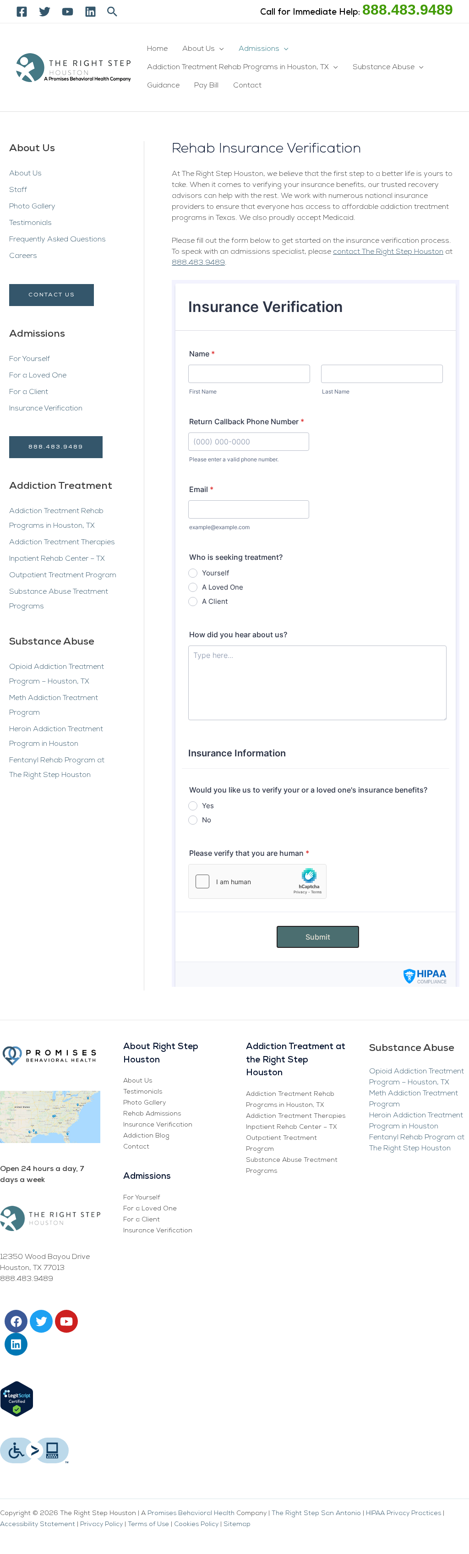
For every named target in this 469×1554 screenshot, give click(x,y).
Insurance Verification (45, 408)
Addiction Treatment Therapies (62, 542)
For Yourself (29, 359)
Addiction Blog (146, 1136)
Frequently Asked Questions (57, 239)
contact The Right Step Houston (388, 252)
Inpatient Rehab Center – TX (57, 559)
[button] (112, 11)
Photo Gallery (32, 206)
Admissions (259, 49)
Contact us (51, 294)
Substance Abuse (383, 67)
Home (157, 49)
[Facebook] (21, 11)
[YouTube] (67, 11)
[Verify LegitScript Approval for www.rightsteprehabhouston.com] (16, 1398)
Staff (18, 190)
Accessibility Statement (37, 1524)
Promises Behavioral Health (190, 1513)
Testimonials (30, 223)
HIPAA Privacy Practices (403, 1513)
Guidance (163, 85)
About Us (198, 49)
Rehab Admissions (152, 1114)
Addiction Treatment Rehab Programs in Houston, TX (238, 67)
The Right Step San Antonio (317, 1513)
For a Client (28, 392)
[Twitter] (44, 11)
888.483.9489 (407, 9)
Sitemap (237, 1524)
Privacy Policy (101, 1524)
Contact (247, 85)
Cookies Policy (196, 1524)
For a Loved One (37, 375)
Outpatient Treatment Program (62, 575)
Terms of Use (148, 1524)
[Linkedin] (90, 11)
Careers (23, 256)
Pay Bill (206, 85)
